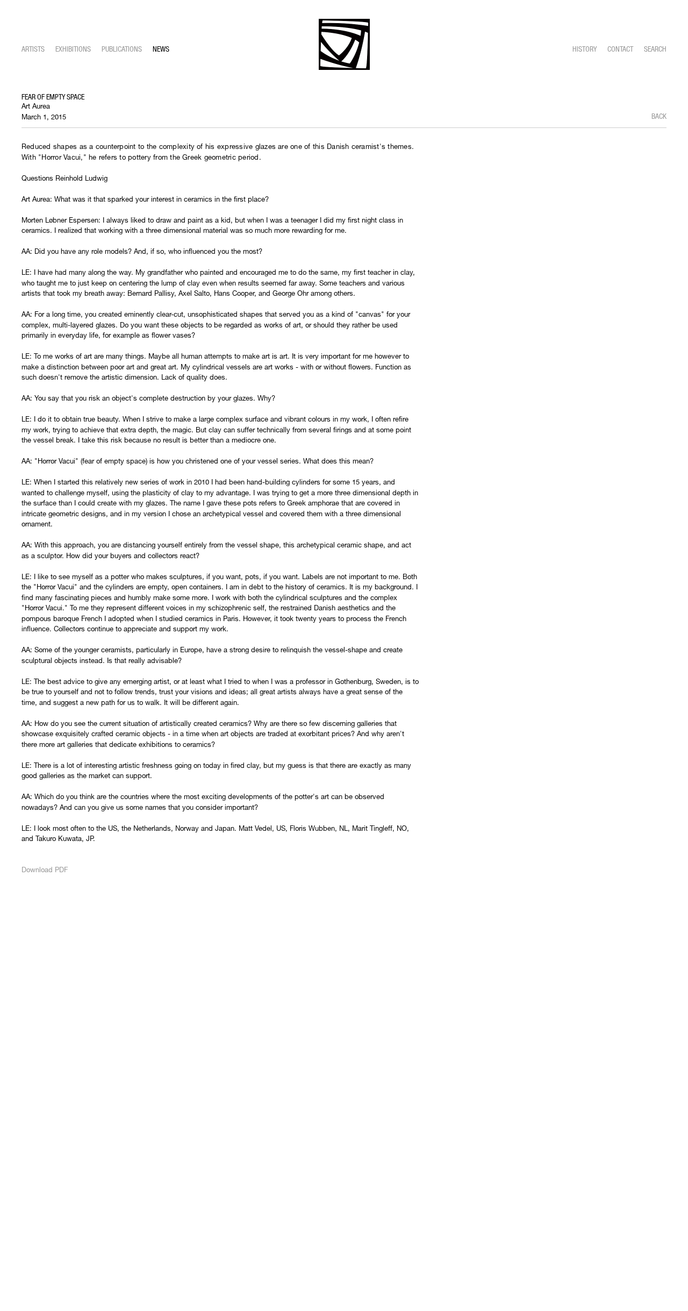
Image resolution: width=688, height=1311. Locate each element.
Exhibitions (73, 49)
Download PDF (45, 869)
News (161, 49)
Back (658, 116)
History (584, 49)
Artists (33, 49)
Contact (620, 49)
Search (655, 49)
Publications (122, 49)
